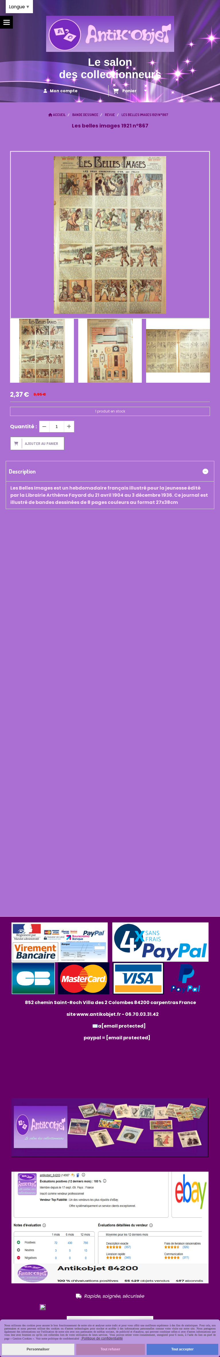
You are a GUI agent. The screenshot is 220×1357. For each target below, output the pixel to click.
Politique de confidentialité (102, 1338)
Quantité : (23, 426)
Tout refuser (110, 1349)
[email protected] (128, 1037)
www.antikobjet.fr (98, 1014)
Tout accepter (182, 1349)
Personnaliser (38, 1349)
